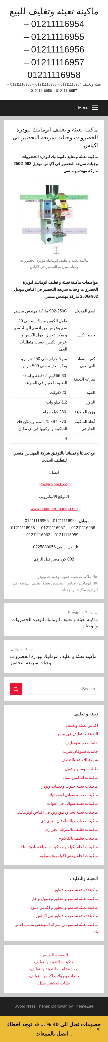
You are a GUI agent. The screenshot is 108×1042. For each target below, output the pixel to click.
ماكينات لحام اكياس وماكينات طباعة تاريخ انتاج (59, 847)
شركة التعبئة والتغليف (80, 760)
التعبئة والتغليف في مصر (77, 734)
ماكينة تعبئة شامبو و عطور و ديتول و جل (64, 898)
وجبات (66, 589)
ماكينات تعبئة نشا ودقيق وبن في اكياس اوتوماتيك (57, 812)
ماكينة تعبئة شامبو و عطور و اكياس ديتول (63, 907)
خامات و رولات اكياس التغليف (54, 976)
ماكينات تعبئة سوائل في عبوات (72, 803)
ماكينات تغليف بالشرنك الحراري (71, 829)
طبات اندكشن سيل (54, 983)
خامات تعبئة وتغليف (81, 743)
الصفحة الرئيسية (54, 955)
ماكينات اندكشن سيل (80, 777)
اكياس (71, 583)
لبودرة (93, 589)
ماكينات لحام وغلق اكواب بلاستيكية (69, 855)
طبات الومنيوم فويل (81, 769)
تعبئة (46, 583)
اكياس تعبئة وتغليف (82, 725)
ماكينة (81, 589)
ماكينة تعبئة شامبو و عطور (76, 890)
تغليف (36, 583)
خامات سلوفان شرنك (80, 751)
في (14, 583)
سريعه (24, 583)
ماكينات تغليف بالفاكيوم (78, 838)
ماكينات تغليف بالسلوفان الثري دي (69, 821)
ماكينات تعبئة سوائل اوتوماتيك (73, 795)
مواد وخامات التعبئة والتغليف (54, 969)
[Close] (98, 1029)
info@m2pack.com (54, 484)
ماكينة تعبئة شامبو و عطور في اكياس (67, 916)
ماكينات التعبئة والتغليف (54, 962)
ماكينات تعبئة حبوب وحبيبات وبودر (64, 576)
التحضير (58, 583)
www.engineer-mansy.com (54, 508)
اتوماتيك (84, 583)
